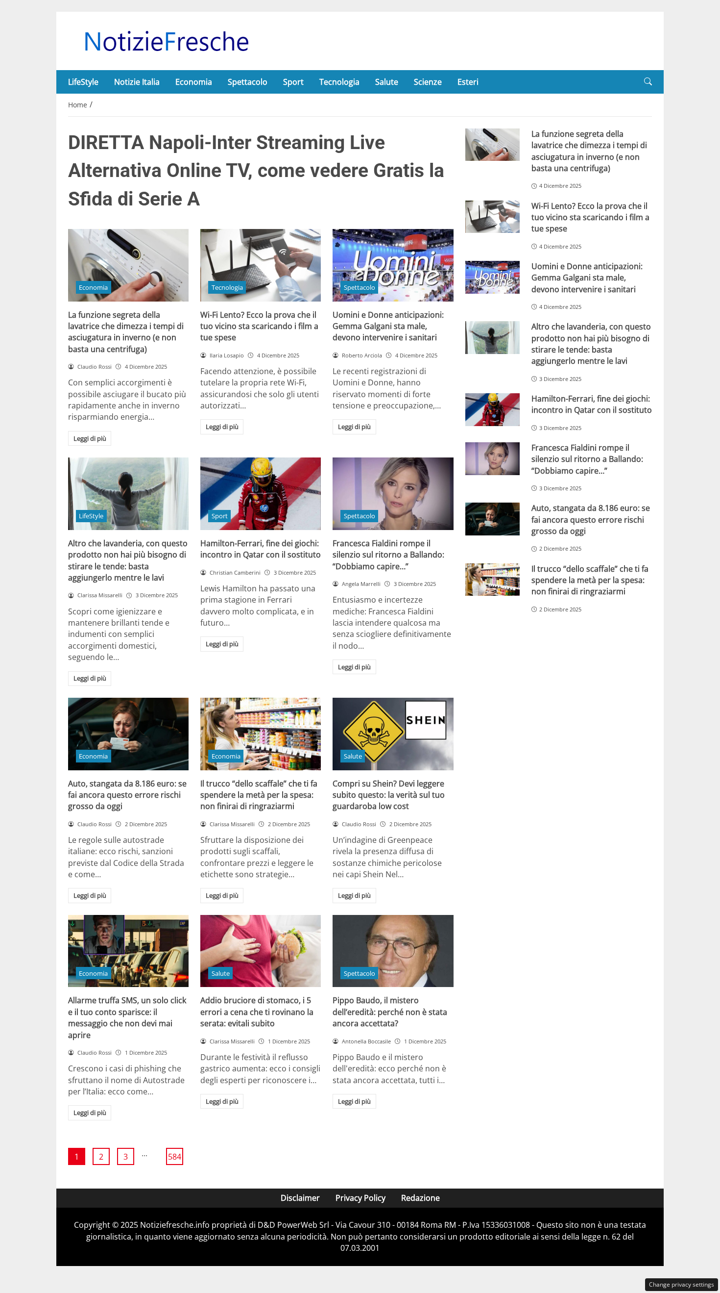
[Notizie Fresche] (166, 40)
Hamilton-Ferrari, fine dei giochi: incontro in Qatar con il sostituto (260, 549)
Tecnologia (339, 81)
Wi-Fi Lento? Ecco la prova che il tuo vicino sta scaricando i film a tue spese (259, 326)
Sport (293, 81)
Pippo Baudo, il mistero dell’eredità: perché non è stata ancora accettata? (390, 1012)
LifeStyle (83, 81)
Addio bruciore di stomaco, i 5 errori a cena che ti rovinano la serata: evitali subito (256, 1012)
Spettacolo (247, 81)
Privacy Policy (360, 1197)
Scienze (428, 81)
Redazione (420, 1197)
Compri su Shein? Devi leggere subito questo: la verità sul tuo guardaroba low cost (389, 795)
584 (174, 1156)
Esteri (468, 81)
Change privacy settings (681, 1284)
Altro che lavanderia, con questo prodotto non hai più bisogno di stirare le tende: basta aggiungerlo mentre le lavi (128, 560)
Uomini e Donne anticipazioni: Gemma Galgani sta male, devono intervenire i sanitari (388, 326)
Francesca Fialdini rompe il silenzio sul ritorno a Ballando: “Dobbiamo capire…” (388, 555)
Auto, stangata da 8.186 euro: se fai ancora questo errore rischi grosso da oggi (127, 795)
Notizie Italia (137, 81)
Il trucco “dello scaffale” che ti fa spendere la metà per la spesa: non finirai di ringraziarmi (258, 795)
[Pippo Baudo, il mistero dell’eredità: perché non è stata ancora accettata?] (393, 951)
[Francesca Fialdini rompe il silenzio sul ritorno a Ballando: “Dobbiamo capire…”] (393, 493)
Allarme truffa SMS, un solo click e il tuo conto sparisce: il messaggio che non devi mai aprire (127, 1017)
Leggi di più (89, 438)
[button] (648, 81)
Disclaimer (300, 1197)
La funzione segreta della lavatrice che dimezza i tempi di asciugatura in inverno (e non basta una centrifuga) (126, 332)
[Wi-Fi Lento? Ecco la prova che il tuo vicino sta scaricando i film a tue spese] (260, 265)
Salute (386, 81)
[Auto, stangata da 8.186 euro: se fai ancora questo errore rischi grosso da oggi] (128, 734)
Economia (193, 81)
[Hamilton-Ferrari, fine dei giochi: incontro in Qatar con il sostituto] (260, 493)
